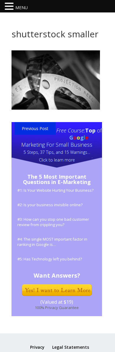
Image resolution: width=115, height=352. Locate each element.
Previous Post (35, 128)
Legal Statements (70, 347)
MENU (21, 7)
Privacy (37, 347)
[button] (10, 6)
